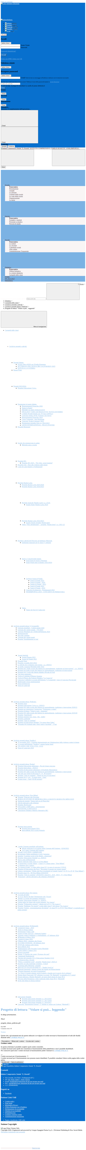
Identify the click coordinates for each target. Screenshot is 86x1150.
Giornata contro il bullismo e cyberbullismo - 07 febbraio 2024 (38, 935)
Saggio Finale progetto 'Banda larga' (38, 523)
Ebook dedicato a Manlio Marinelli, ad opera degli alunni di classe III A (41, 977)
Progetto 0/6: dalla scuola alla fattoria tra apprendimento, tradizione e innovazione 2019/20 (47, 713)
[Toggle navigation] (17, 157)
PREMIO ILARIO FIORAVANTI (33, 410)
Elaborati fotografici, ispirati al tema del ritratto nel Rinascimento (39, 969)
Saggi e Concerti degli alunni (31, 559)
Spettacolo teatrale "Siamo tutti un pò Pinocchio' (34, 801)
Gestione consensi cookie (13, 1115)
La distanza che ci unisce (26, 865)
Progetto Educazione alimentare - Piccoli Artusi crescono (36, 766)
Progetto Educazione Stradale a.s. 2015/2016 (36, 999)
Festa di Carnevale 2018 (26, 748)
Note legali (8, 1103)
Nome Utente (25, 45)
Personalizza (6, 1041)
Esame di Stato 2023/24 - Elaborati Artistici (32, 933)
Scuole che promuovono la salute (29, 443)
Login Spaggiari (54, 82)
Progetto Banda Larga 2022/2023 (33, 521)
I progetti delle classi (12, 303)
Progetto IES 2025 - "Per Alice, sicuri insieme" (37, 463)
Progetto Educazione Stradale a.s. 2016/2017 (36, 1002)
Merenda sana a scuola (29, 445)
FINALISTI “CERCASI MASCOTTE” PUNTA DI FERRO (42, 412)
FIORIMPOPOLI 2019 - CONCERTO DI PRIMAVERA (45, 592)
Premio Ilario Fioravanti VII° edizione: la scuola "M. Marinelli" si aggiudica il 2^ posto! (47, 975)
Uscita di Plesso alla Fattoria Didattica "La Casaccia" (35, 678)
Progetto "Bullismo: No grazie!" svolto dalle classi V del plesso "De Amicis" (43, 906)
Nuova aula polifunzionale (26, 860)
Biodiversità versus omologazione (29, 682)
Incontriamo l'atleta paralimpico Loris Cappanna (33, 854)
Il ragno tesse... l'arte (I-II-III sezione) (30, 779)
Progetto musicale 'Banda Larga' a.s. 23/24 (36, 503)
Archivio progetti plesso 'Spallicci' (24, 740)
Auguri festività (23, 655)
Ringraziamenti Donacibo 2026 (32, 406)
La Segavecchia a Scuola (26, 960)
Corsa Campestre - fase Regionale (33, 419)
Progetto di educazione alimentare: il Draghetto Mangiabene (37, 770)
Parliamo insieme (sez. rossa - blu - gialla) (31, 717)
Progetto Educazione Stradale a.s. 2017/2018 (36, 1000)
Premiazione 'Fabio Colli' (26, 932)
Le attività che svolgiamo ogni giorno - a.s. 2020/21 (35, 665)
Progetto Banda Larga (25, 483)
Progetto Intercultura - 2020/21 (28, 768)
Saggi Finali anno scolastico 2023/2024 (39, 562)
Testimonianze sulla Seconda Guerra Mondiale (33, 949)
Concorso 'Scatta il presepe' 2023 (33, 421)
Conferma (11, 146)
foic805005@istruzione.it (26, 1081)
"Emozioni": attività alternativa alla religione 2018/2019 (36, 877)
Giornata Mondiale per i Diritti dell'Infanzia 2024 (34, 632)
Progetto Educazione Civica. (27, 388)
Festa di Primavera (24, 684)
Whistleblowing (10, 1113)
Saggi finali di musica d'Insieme (36, 561)
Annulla (4, 146)
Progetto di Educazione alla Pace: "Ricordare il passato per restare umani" (42, 869)
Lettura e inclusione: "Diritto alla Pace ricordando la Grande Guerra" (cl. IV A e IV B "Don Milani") (51, 871)
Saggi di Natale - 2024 (37, 582)
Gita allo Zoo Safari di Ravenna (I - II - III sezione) (34, 773)
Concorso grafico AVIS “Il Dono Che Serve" (37, 415)
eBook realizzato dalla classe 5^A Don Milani (33, 862)
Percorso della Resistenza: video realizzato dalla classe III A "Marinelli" (41, 979)
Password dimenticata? (8, 51)
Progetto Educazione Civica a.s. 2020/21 (31, 705)
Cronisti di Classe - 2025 (26, 928)
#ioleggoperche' (23, 633)
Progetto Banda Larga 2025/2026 (33, 485)
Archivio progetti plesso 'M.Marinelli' (26, 926)
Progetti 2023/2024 (20, 386)
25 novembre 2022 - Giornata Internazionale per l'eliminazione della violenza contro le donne (48, 742)
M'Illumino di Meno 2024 (26, 937)
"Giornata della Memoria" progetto (29, 965)
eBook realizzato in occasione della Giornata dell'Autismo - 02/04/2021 (45, 848)
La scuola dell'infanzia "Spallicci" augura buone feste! (35, 744)
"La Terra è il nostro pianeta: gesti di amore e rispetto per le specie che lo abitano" (45, 973)
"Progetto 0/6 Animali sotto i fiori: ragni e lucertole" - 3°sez (37, 724)
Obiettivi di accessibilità (13, 1111)
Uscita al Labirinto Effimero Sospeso (30, 676)
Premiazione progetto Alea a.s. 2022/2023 (36, 423)
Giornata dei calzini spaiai (26, 637)
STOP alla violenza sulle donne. (28, 945)
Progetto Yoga (22, 661)
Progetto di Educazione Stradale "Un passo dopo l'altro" (36, 722)
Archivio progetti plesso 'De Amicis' (25, 893)
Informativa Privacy (11, 1105)
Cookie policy (9, 1101)
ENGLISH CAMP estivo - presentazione (31, 807)
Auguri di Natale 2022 (29, 659)
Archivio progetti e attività (13, 304)
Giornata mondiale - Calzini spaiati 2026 (31, 628)
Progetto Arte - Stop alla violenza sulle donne (33, 465)
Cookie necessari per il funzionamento (14, 1056)
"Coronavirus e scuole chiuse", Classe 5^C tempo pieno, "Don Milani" (41, 863)
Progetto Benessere (24, 427)
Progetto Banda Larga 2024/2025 (33, 487)
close (3, 167)
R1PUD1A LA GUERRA (26, 368)
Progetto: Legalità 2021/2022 (27, 663)
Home (82, 284)
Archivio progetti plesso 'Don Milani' (25, 795)
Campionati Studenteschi (26, 956)
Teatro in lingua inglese (25, 930)
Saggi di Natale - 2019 (37, 588)
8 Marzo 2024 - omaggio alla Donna (30, 941)
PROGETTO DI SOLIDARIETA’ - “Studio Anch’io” (36, 967)
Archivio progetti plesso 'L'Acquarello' (26, 626)
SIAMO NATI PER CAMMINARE (30, 852)
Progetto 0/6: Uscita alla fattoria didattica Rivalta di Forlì (36, 672)
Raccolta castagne (23, 635)
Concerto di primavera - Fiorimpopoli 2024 (40, 590)
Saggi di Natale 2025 (37, 580)
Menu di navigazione (39, 326)
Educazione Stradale (25, 997)
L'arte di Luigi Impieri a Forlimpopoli (30, 467)
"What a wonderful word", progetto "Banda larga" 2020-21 (37, 962)
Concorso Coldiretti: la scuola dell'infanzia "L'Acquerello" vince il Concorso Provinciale (47, 680)
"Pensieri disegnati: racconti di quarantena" (32, 971)
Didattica (8, 301)
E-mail (23, 78)
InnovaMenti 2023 (24, 947)
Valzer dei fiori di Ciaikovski (35, 610)
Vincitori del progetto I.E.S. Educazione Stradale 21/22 (36, 958)
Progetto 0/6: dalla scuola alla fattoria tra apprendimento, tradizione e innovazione (44, 772)
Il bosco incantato (23, 952)
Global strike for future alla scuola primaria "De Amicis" (36, 902)
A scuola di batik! (23, 895)
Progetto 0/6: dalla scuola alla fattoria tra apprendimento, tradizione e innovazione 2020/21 (47, 707)
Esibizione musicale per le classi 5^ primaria (36, 543)
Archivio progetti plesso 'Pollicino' (16, 306)
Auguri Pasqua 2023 (28, 657)
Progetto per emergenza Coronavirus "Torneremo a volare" (37, 709)
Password (24, 47)
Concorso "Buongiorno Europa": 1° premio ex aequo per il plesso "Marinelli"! (44, 1004)
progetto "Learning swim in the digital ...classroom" (35, 856)
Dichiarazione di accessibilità (14, 1109)
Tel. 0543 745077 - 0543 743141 (19, 1080)
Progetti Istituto (18, 362)
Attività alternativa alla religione (28, 803)
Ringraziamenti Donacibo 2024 (32, 417)
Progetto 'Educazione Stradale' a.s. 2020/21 (32, 858)
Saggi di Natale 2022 (37, 586)
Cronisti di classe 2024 (25, 939)
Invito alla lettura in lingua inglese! (29, 981)
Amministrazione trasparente (14, 1116)
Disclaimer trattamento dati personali (13, 1132)
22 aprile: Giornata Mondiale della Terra (31, 667)
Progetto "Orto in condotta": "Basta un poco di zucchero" (37, 775)
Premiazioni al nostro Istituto (27, 404)
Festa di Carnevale (24, 685)
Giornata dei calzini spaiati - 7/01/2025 (30, 630)
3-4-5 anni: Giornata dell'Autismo (33, 850)
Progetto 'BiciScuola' (24, 805)
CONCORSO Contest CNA (27, 950)
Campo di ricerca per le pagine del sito (13, 299)
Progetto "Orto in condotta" (27, 720)
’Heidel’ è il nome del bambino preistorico (31, 898)
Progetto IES (22, 461)
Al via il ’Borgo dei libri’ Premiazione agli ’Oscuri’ (34, 897)
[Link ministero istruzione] (10, 4)
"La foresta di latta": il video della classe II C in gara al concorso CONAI (42, 867)
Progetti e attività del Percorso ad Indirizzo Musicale (35, 541)
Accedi (4, 35)
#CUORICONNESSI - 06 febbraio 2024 (31, 943)
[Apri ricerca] (68, 157)
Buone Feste (17, 370)
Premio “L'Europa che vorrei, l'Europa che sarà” (34, 954)
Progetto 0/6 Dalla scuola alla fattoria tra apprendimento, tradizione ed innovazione (45, 670)
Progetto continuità (24, 719)
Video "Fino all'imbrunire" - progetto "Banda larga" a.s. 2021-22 (43, 524)
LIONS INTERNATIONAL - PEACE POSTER (38, 425)
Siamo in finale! (27, 408)
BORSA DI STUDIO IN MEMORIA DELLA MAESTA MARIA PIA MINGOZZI (46, 799)
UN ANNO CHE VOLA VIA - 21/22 (30, 746)
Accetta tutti (33, 1041)
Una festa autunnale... (25, 674)
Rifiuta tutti (18, 1041)
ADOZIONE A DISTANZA (27, 808)
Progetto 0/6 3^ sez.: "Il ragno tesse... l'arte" (32, 777)
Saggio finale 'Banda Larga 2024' (37, 505)
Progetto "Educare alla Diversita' (28, 797)
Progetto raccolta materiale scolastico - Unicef (33, 964)
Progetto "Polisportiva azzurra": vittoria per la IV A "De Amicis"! (39, 904)
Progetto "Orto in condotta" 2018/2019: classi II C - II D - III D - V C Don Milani (45, 875)
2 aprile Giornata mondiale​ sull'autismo (31, 846)
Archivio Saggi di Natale (34, 579)
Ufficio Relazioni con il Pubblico (16, 1107)
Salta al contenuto (7, 2)
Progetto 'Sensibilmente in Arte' (28, 639)
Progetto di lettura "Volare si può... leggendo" (33, 711)
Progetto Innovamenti (25, 827)
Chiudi (3, 93)
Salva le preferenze (17, 1062)
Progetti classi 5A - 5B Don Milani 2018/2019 (33, 873)
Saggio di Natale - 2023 (38, 584)
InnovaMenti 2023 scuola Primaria (33, 830)
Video (24, 608)
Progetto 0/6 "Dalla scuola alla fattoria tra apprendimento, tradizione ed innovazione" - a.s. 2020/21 (50, 668)
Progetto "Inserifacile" (25, 715)
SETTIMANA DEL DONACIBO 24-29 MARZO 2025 (36, 366)
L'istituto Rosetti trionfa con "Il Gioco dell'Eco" (37, 414)
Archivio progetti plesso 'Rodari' (24, 764)
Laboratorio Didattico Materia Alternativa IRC (33, 810)
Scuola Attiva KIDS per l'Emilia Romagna (32, 364)
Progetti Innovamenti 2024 (30, 828)
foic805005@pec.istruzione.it (27, 1083)
